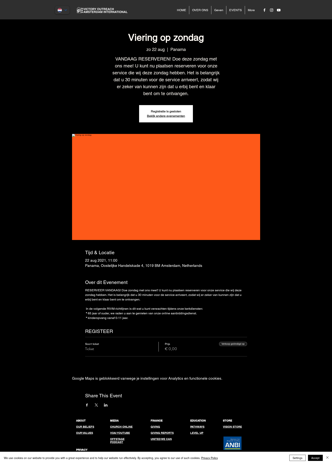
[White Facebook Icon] (264, 10)
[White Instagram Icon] (271, 10)
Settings (297, 458)
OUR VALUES (84, 432)
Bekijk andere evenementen (166, 116)
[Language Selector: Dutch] (62, 10)
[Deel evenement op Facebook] (87, 405)
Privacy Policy (209, 458)
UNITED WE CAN (161, 439)
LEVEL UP (196, 432)
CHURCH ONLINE (121, 426)
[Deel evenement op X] (96, 405)
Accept (315, 458)
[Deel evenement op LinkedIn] (106, 405)
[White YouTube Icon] (278, 10)
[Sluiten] (327, 458)
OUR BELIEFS (85, 426)
